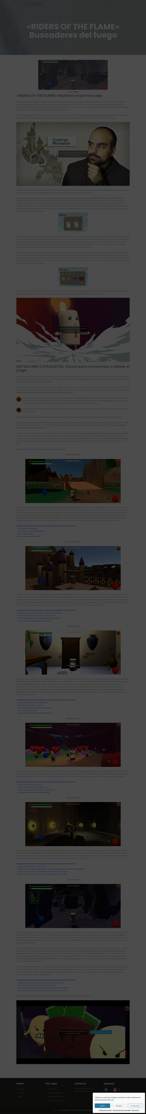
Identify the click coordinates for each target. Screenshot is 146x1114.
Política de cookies (105, 1110)
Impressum (135, 1110)
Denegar (119, 1106)
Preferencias (135, 1106)
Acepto (102, 1106)
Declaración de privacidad (122, 1110)
